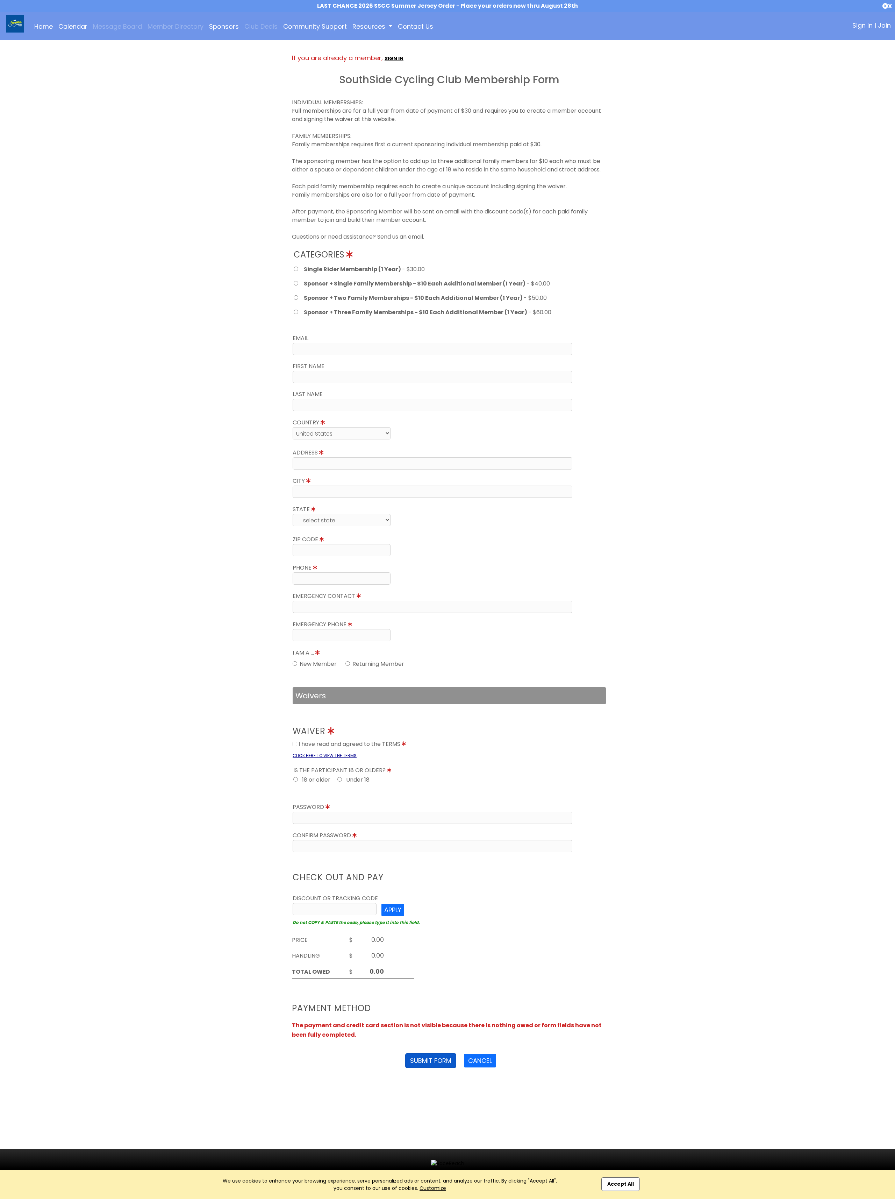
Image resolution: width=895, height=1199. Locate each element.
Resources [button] (369, 26)
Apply (392, 909)
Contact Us (415, 26)
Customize (433, 1188)
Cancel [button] (480, 1060)
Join (884, 25)
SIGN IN (394, 58)
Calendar (72, 26)
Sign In (862, 25)
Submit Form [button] (430, 1060)
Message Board (117, 26)
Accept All (620, 1183)
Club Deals (261, 26)
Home (43, 26)
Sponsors (224, 26)
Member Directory (175, 26)
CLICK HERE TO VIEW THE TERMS (325, 756)
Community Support (315, 26)
